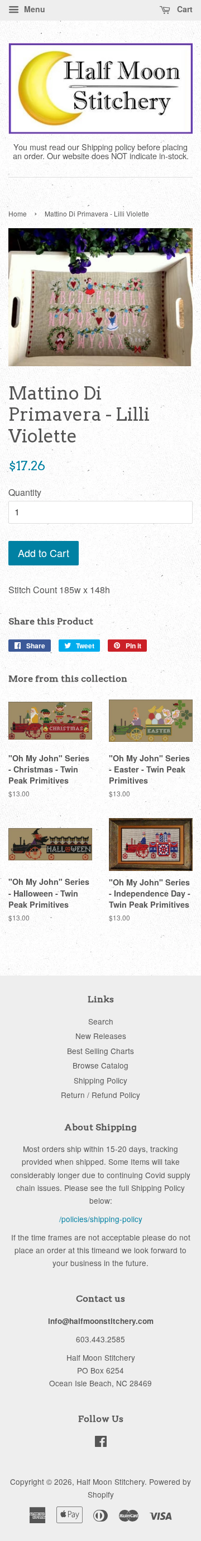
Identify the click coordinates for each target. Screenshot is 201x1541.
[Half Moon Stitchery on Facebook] (100, 1443)
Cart (184, 8)
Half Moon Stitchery (110, 1481)
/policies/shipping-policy (100, 1218)
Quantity (24, 492)
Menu (33, 8)
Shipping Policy (100, 1080)
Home (17, 213)
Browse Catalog (100, 1065)
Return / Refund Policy (100, 1094)
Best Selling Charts (100, 1050)
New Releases (100, 1035)
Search (100, 1021)
